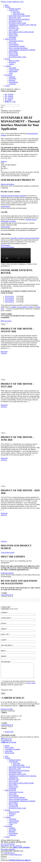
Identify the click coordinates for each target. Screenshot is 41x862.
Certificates (12, 84)
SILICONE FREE (18, 14)
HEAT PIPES (13, 34)
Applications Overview (16, 41)
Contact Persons (14, 69)
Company (8, 66)
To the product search (7, 552)
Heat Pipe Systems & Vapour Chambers (13, 195)
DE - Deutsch (9, 94)
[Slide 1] (1, 323)
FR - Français (9, 98)
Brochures (12, 80)
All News (4, 353)
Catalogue (12, 77)
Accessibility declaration (12, 749)
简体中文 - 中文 (10, 101)
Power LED (12, 43)
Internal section (9, 753)
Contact (7, 86)
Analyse (11, 64)
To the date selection (7, 573)
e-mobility (13, 307)
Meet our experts (14, 60)
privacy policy (31, 683)
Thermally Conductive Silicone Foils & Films (25, 238)
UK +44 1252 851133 (8, 844)
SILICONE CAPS (15, 17)
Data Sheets (12, 37)
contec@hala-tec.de (7, 595)
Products (7, 7)
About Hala (12, 68)
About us (4, 161)
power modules (22, 307)
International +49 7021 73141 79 (11, 845)
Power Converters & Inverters (18, 48)
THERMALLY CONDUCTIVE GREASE (22, 25)
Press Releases (13, 82)
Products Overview (15, 8)
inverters (30, 307)
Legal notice (9, 751)
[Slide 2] (3, 323)
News (6, 5)
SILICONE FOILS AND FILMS (19, 16)
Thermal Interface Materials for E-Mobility (22, 50)
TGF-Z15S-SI (9, 298)
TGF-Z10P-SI (9, 300)
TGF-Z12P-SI (9, 302)
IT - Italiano (8, 100)
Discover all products (7, 184)
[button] (1, 109)
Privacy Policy (9, 747)
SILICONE (16, 12)
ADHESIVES (13, 26)
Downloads (8, 75)
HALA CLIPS (13, 30)
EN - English (9, 96)
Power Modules (14, 44)
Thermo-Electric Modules (17, 46)
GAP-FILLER (13, 10)
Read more (4, 351)
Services (7, 59)
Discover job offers (7, 709)
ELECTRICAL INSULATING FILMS (21, 32)
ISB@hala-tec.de (6, 739)
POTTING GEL (14, 28)
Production (12, 62)
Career (11, 73)
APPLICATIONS (10, 39)
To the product (5, 206)
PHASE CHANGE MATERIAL (19, 19)
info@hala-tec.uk (9, 853)
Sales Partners (13, 71)
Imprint (7, 745)
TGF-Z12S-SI (9, 296)
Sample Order (9, 732)
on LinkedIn (8, 742)
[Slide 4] (7, 323)
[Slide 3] (5, 323)
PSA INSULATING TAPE (17, 23)
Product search (13, 35)
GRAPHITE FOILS (15, 21)
